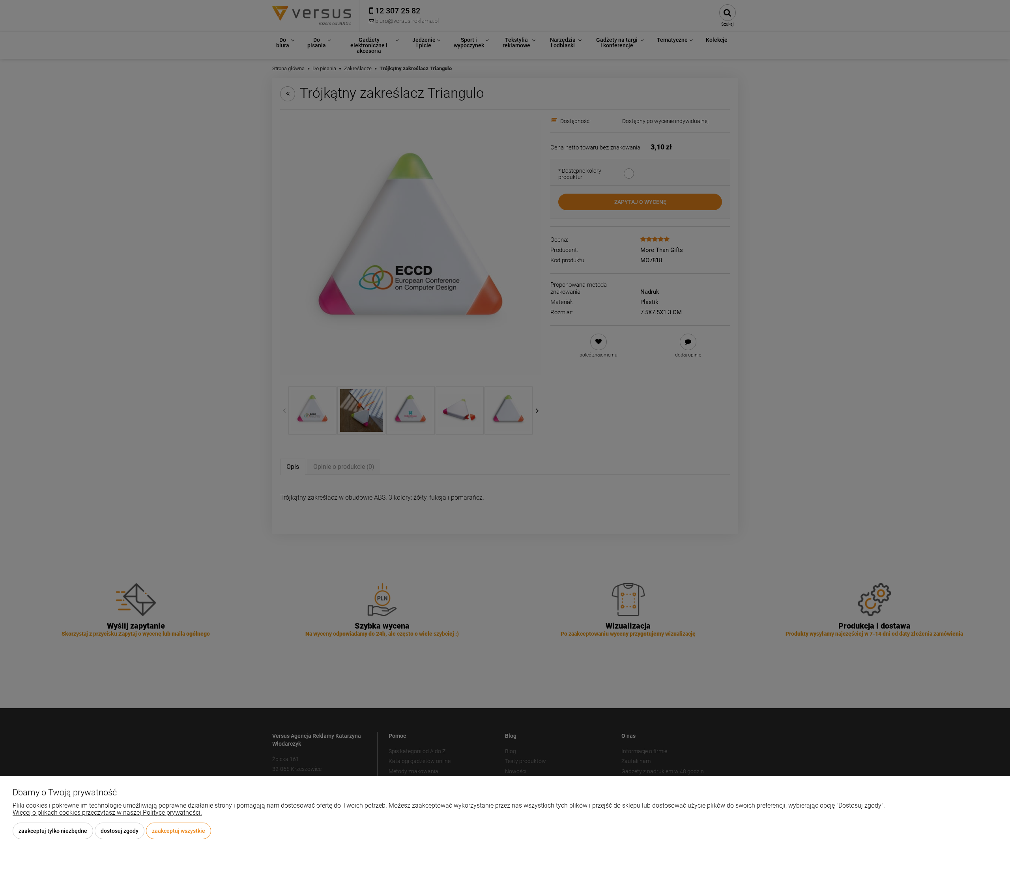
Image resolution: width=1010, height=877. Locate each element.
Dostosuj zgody (119, 831)
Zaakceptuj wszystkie (178, 831)
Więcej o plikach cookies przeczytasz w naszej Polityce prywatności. (107, 812)
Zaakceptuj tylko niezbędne (53, 831)
